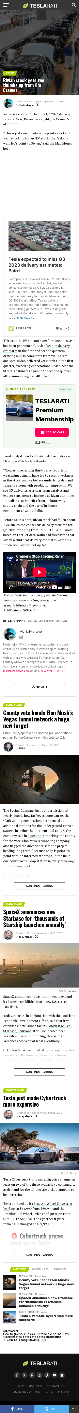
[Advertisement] (39, 185)
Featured (47, 621)
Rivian (62, 621)
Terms (49, 1391)
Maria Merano (26, 105)
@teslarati (10, 1331)
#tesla (20, 1336)
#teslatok (31, 1336)
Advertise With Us (26, 1391)
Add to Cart (55, 432)
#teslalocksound (50, 1336)
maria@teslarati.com (16, 671)
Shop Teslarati (23, 389)
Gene (22, 747)
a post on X (36, 835)
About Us (35, 1386)
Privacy (64, 1391)
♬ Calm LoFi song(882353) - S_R (24, 1340)
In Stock (65, 389)
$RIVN (33, 621)
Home (20, 1386)
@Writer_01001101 (54, 671)
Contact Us (55, 1386)
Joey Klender (26, 936)
